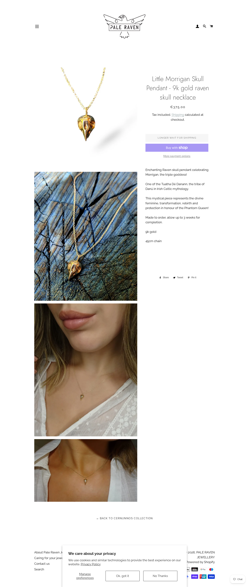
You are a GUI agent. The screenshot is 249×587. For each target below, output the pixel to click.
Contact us (42, 563)
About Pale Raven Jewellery (54, 552)
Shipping (178, 114)
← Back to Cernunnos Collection (124, 518)
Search (39, 569)
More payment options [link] (176, 156)
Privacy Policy (91, 564)
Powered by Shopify (200, 562)
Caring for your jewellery (52, 558)
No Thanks (160, 576)
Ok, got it (122, 576)
